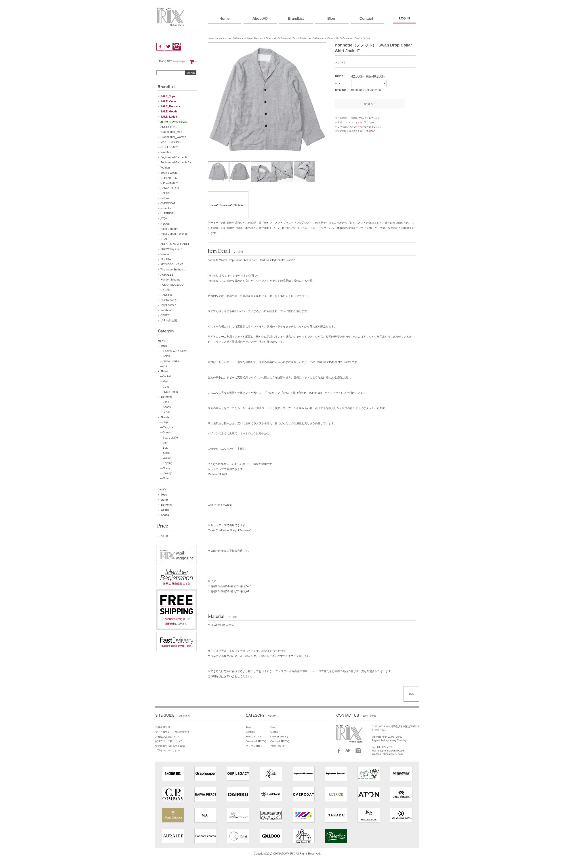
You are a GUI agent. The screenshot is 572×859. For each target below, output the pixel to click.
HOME (224, 20)
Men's (161, 340)
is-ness (164, 254)
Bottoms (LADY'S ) (256, 741)
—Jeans (164, 412)
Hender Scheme (170, 279)
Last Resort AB (169, 300)
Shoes (165, 515)
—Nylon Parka (168, 391)
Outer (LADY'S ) (279, 736)
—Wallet (164, 458)
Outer (330, 38)
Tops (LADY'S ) (254, 736)
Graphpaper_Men (171, 131)
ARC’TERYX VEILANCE (175, 244)
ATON (164, 218)
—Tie (163, 442)
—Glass (164, 468)
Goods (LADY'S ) (279, 741)
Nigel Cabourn (169, 228)
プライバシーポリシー (167, 750)
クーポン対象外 (254, 746)
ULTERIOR (167, 213)
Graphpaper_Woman (173, 137)
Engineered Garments (173, 157)
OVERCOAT (167, 203)
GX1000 (165, 289)
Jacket (366, 38)
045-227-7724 (384, 747)
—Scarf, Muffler (169, 437)
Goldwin (165, 198)
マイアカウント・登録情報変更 (172, 731)
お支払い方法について (167, 736)
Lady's (162, 489)
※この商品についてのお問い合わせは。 (358, 126)
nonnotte (221, 38)
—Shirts (164, 356)
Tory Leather (168, 305)
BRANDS (296, 20)
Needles (165, 152)
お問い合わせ (277, 746)
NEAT (163, 239)
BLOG (332, 20)
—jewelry (165, 473)
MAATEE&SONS (170, 142)
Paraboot (166, 310)
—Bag (163, 422)
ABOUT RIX (260, 20)
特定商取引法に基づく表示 (170, 746)
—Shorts (165, 407)
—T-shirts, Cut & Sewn (173, 350)
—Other (164, 478)
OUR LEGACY (169, 147)
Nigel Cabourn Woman (174, 233)
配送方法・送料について (168, 741)
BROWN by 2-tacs (171, 249)
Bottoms (166, 396)
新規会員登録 (162, 727)
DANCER (166, 295)
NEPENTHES (168, 177)
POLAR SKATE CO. (172, 284)
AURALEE (166, 274)
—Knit (163, 366)
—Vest (163, 381)
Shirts (303, 38)
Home (211, 38)
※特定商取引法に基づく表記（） (356, 131)
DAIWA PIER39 (169, 188)
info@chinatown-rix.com (391, 750)
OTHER (165, 315)
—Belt (163, 447)
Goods (165, 417)
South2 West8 (168, 172)
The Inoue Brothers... (173, 269)
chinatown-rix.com (393, 754)
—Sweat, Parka (169, 361)
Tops (268, 38)
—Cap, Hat (166, 427)
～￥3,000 (163, 536)
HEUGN (165, 223)
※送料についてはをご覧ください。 (356, 122)
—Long (164, 401)
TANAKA (165, 259)
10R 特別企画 (168, 320)
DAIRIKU (165, 193)
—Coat (164, 386)
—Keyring (165, 463)
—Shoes (165, 432)
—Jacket (165, 376)
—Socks (164, 452)
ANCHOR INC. (169, 127)
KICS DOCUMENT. (171, 264)
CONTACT (367, 20)
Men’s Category (237, 38)
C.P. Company (169, 182)
